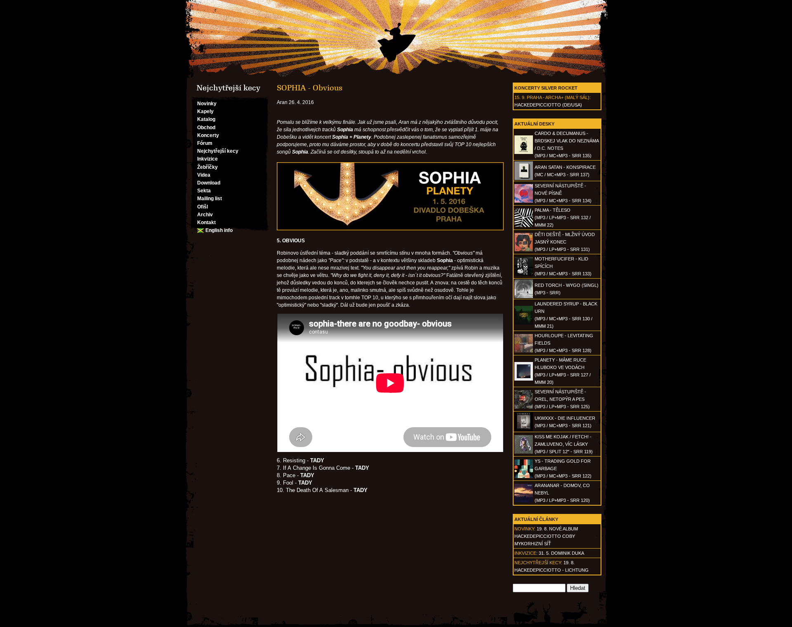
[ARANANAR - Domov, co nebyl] (523, 500)
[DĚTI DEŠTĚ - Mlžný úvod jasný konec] (523, 249)
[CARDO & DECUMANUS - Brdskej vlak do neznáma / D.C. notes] (523, 152)
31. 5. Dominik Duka (561, 553)
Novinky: (524, 528)
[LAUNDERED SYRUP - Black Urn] (523, 322)
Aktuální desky (534, 123)
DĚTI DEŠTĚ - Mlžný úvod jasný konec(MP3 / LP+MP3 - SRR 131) (565, 242)
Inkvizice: (525, 553)
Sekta (204, 191)
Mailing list (209, 198)
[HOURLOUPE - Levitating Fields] (523, 350)
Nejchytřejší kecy (217, 151)
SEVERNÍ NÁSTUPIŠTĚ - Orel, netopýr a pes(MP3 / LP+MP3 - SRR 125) (562, 399)
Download (208, 183)
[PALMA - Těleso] (523, 225)
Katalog (206, 119)
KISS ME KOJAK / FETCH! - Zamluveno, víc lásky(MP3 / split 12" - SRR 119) (564, 444)
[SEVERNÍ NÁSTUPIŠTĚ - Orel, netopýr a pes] (523, 407)
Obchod (206, 127)
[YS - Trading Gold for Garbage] (523, 476)
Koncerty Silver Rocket (546, 87)
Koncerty (208, 135)
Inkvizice (207, 159)
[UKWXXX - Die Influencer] (523, 429)
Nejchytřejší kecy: (538, 562)
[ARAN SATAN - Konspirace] (523, 178)
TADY (361, 490)
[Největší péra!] (396, 39)
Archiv (205, 215)
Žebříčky (207, 167)
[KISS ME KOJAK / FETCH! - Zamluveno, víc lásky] (523, 452)
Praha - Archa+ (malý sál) (558, 97)
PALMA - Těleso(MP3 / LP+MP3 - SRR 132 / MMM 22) (563, 217)
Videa (203, 175)
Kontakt (206, 222)
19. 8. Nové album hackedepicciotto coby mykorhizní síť (546, 536)
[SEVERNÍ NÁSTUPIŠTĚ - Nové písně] (523, 201)
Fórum (204, 143)
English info (219, 230)
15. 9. (520, 97)
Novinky (207, 103)
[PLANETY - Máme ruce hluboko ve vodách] (523, 378)
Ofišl (202, 207)
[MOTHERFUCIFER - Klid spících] (523, 274)
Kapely (205, 111)
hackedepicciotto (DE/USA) (548, 104)
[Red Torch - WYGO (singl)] (523, 296)
